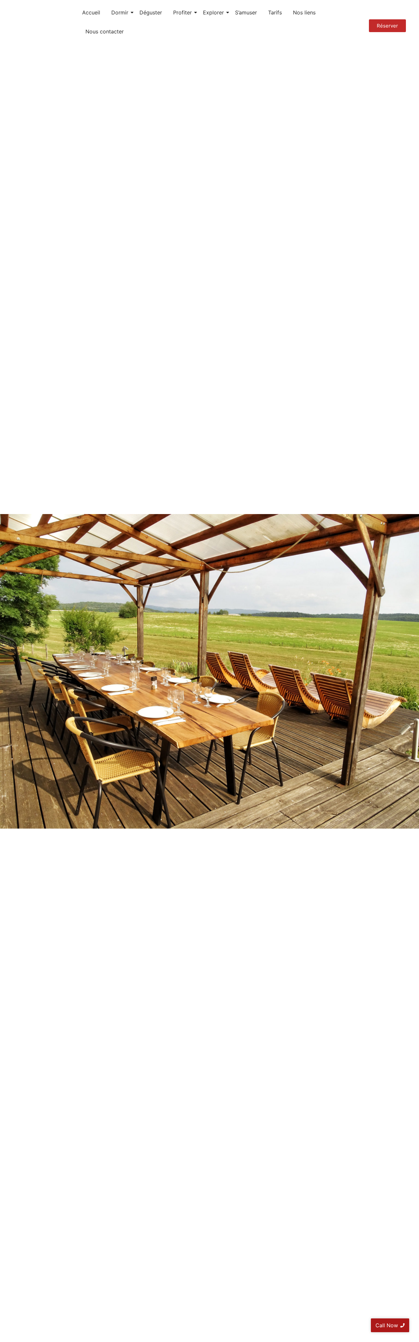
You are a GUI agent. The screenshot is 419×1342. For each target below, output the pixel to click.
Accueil (91, 12)
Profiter (182, 12)
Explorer (213, 12)
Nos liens (304, 12)
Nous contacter (104, 31)
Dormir (119, 12)
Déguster (150, 12)
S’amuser (246, 12)
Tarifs (275, 12)
